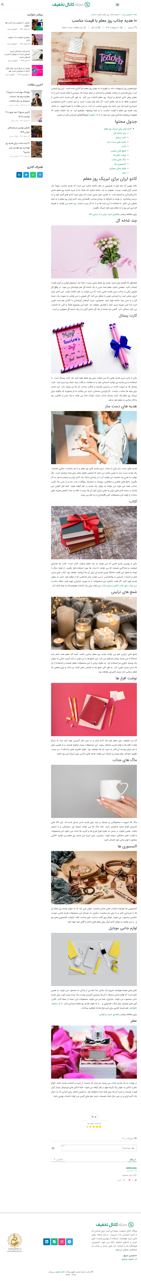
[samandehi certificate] (14, 1242)
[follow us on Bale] (54, 1241)
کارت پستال (120, 137)
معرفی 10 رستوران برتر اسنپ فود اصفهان (17, 24)
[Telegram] (69, 1241)
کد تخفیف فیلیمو (129, 1259)
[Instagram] (61, 1241)
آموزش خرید (127, 14)
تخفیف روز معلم (76, 203)
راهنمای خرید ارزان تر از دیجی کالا (104, 214)
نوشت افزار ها (119, 155)
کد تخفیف (93, 115)
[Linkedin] (46, 1241)
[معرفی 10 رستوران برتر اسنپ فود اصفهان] (37, 29)
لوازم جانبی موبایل (117, 168)
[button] (117, 4)
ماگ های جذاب (119, 159)
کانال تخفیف (60, 1271)
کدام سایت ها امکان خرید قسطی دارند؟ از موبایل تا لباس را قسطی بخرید (17, 54)
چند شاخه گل (120, 133)
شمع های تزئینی (118, 151)
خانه (135, 14)
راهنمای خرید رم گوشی (109, 1014)
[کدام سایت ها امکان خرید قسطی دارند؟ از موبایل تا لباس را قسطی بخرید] (37, 59)
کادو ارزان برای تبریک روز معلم (117, 128)
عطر (124, 173)
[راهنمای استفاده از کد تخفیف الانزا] (37, 44)
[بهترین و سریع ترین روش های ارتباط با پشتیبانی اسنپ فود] (37, 75)
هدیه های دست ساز (116, 142)
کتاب (123, 146)
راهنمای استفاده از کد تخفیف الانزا (19, 39)
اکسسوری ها (120, 164)
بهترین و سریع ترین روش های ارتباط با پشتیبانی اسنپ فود (18, 70)
